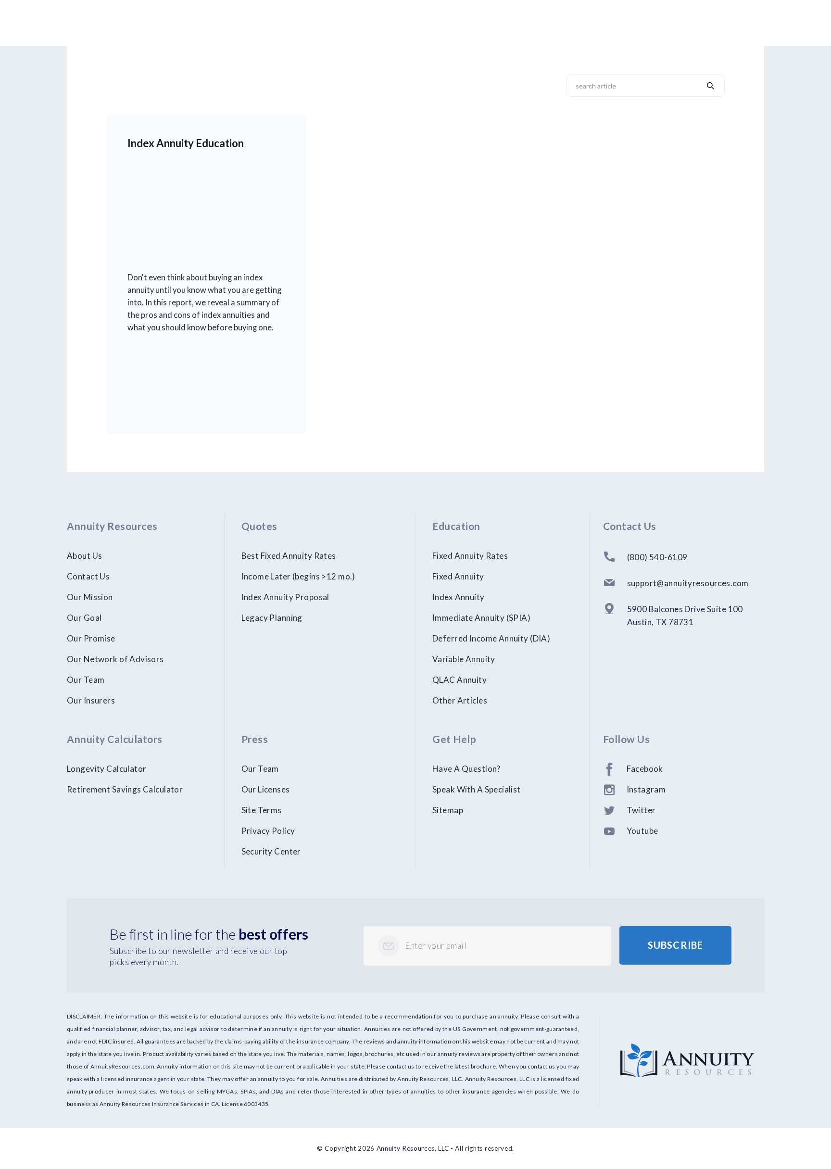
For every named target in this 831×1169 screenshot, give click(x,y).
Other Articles (459, 700)
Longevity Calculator (107, 769)
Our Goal (84, 618)
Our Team (85, 680)
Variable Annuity (463, 659)
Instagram (646, 789)
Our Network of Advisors (115, 659)
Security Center (271, 851)
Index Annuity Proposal (285, 597)
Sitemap (447, 810)
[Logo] (687, 1050)
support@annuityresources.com (688, 583)
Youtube (642, 831)
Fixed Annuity (458, 576)
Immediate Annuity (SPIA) (481, 618)
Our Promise (91, 638)
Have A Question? (466, 769)
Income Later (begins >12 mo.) (298, 576)
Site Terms (261, 810)
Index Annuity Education (185, 143)
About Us (84, 556)
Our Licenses (265, 789)
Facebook (645, 769)
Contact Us (88, 576)
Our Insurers (91, 700)
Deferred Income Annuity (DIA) (491, 638)
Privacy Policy (268, 831)
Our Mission (90, 597)
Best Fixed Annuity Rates (288, 556)
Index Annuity (458, 597)
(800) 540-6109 (657, 557)
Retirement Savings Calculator (125, 789)
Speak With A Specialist (476, 789)
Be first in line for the (209, 934)
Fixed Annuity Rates (470, 556)
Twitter (641, 810)
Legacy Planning (271, 618)
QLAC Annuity (459, 680)
